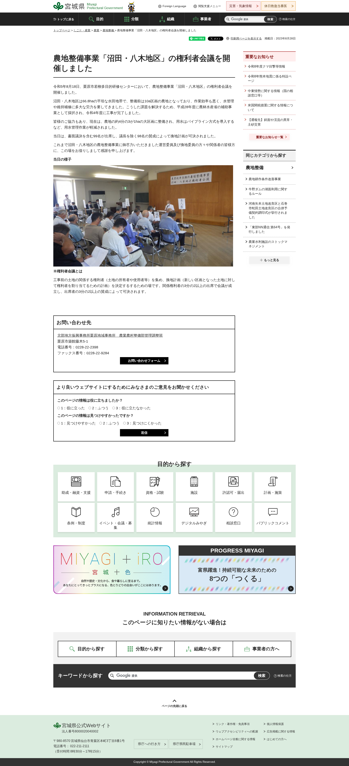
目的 (99, 19)
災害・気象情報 (240, 6)
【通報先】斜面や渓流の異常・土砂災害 (270, 122)
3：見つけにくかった (144, 423)
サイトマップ (224, 746)
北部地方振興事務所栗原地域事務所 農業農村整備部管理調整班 (110, 335)
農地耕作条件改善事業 (265, 179)
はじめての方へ (277, 739)
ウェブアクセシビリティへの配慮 (237, 731)
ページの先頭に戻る (174, 706)
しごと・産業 (82, 30)
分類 (135, 19)
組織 (170, 19)
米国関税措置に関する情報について (270, 107)
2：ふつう (100, 408)
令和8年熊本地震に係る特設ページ (270, 79)
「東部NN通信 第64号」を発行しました (269, 229)
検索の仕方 (288, 19)
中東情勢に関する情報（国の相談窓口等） (270, 93)
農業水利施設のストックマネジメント (268, 244)
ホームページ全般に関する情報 (235, 739)
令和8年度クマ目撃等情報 (266, 66)
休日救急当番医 (275, 6)
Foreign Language (174, 6)
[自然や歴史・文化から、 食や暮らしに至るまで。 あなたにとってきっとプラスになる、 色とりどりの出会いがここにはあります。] (112, 583)
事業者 (205, 19)
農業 (96, 30)
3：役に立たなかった (133, 408)
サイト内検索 (228, 19)
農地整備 (109, 30)
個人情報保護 (275, 724)
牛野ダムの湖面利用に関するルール (268, 191)
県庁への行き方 (149, 744)
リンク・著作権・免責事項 (233, 724)
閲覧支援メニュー (209, 6)
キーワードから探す (80, 675)
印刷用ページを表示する (246, 38)
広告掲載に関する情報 (281, 731)
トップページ (61, 30)
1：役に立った (73, 408)
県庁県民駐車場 (184, 744)
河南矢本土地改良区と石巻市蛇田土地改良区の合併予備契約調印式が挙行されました (268, 210)
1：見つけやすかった (78, 423)
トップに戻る (65, 19)
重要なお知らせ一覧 (269, 137)
